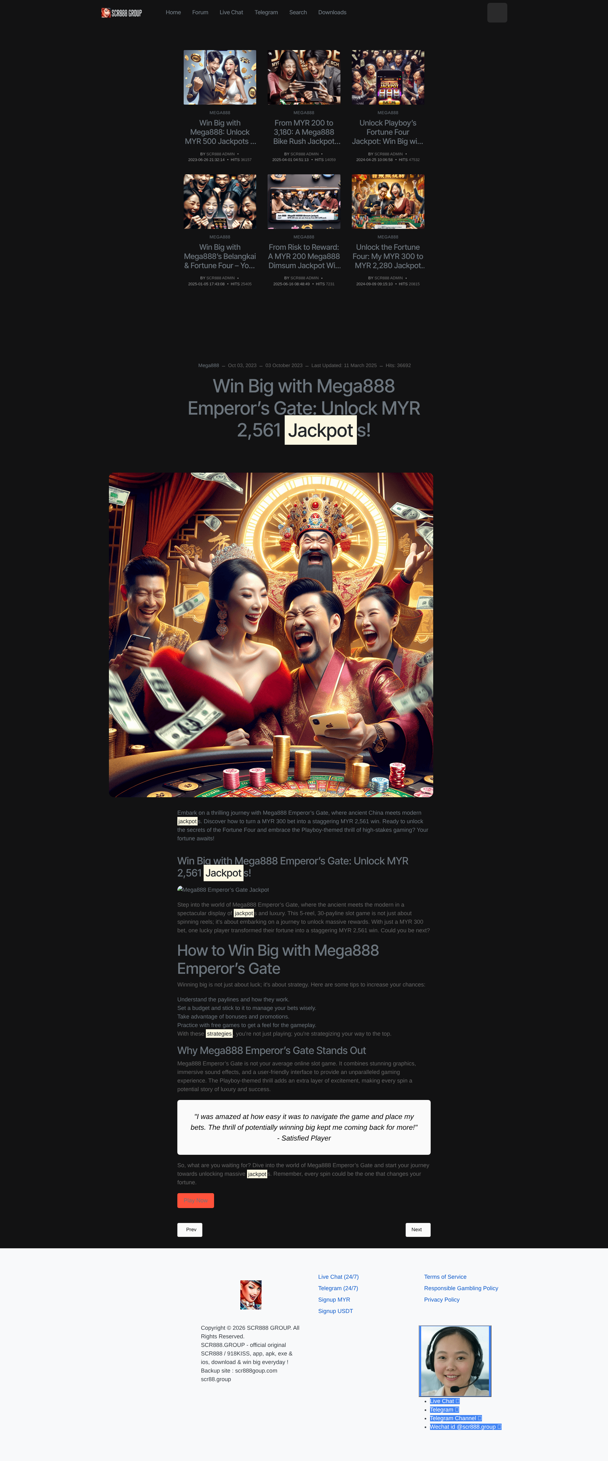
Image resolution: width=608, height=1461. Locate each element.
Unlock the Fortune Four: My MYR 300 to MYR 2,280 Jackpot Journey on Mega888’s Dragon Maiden (388, 269)
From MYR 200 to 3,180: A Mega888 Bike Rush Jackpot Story (303, 136)
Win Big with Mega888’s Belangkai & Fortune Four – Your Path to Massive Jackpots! (220, 265)
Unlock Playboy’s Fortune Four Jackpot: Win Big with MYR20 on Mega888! (388, 136)
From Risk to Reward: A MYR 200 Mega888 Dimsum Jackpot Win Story (304, 260)
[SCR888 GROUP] (122, 12)
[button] (497, 13)
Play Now (196, 1200)
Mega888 (220, 112)
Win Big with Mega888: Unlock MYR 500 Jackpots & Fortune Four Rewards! (220, 141)
